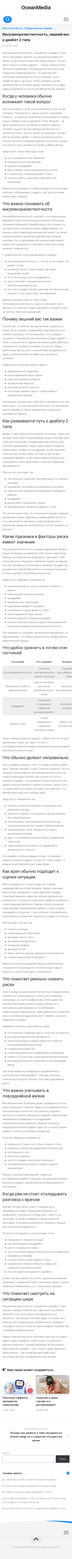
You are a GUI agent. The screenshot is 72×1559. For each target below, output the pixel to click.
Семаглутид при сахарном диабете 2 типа (28, 1492)
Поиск (6, 1453)
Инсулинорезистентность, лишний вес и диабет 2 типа (36, 1508)
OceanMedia (36, 7)
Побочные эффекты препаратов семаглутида (15, 1401)
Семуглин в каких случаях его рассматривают (47, 1401)
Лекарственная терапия (38, 28)
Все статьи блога (13, 28)
